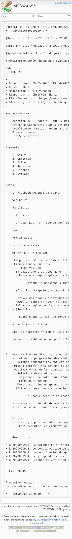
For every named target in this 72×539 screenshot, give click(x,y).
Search (33, 16)
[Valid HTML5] (57, 527)
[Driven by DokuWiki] (50, 530)
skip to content (63, 3)
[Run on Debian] (36, 530)
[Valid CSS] (22, 530)
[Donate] (29, 527)
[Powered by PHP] (43, 527)
